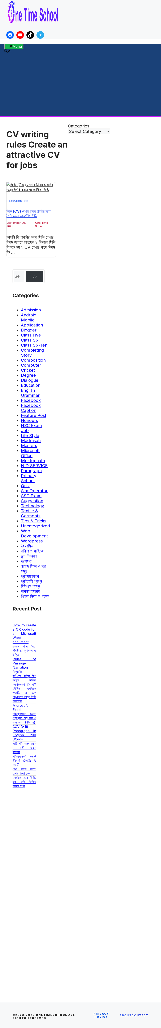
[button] (7, 51)
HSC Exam (31, 425)
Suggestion (32, 500)
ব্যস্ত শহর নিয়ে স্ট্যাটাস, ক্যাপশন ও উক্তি (24, 650)
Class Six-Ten (34, 345)
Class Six (30, 340)
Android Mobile (28, 317)
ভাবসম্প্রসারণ (30, 591)
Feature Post (33, 415)
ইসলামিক (27, 546)
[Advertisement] (80, 84)
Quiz (25, 485)
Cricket (28, 370)
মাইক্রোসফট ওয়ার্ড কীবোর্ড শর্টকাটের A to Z (24, 760)
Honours (29, 420)
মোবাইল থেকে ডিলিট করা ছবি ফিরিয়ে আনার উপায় (24, 782)
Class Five (31, 335)
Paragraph (31, 470)
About (126, 1015)
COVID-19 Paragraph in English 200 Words (24, 733)
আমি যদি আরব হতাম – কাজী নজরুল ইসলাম (24, 747)
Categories (78, 125)
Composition (33, 360)
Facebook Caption (31, 408)
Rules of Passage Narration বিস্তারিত (24, 665)
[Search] (34, 276)
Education (14, 201)
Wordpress (32, 541)
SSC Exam (31, 495)
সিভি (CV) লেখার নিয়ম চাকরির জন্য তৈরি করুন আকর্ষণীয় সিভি (28, 213)
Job (25, 201)
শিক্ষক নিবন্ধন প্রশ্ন (35, 596)
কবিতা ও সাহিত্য (32, 551)
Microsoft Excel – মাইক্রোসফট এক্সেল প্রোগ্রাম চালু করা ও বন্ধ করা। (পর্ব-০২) (24, 713)
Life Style (30, 435)
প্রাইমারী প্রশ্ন (31, 581)
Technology (32, 505)
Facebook (31, 400)
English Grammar (30, 393)
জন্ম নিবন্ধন (29, 556)
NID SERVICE (34, 465)
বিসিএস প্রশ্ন (30, 586)
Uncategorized (35, 525)
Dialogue (29, 380)
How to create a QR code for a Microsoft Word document (24, 633)
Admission (31, 309)
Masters (29, 445)
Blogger (28, 330)
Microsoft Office (30, 453)
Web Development (34, 533)
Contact (140, 1015)
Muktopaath (33, 460)
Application (32, 325)
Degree (28, 375)
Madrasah (31, 440)
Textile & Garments (30, 513)
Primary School (28, 478)
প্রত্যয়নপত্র (30, 576)
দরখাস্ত (26, 561)
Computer (31, 365)
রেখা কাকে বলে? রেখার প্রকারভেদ (24, 771)
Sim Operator (34, 490)
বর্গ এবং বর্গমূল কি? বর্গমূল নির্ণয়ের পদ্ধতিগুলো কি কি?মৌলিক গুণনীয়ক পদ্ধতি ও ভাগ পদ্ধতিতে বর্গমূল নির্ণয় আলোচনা (24, 688)
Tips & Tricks (33, 520)
